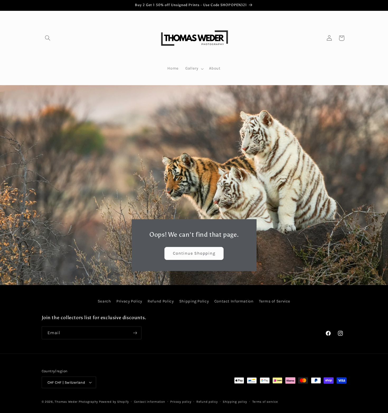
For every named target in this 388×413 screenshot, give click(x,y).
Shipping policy (235, 401)
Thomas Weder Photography (76, 401)
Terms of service (265, 401)
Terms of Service (274, 301)
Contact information (149, 401)
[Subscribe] (135, 332)
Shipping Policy (194, 301)
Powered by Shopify (114, 401)
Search (104, 301)
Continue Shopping (194, 253)
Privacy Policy (129, 301)
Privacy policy (180, 401)
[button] (48, 38)
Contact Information (234, 301)
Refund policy (207, 401)
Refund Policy (161, 301)
